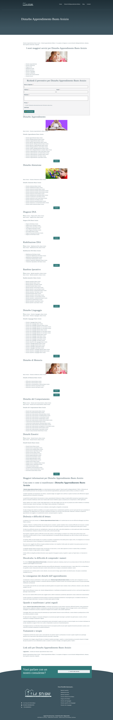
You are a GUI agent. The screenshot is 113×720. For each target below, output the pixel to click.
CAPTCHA (26, 107)
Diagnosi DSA (29, 67)
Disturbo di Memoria (30, 73)
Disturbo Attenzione (30, 65)
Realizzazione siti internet (53, 717)
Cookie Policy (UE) (59, 715)
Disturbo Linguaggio (30, 71)
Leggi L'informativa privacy (48, 715)
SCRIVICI (57, 161)
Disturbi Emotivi (29, 76)
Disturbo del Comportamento (32, 74)
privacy (50, 105)
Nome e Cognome (28, 84)
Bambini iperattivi (65, 690)
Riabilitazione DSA (30, 68)
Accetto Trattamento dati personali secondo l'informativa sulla (38, 105)
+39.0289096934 (27, 707)
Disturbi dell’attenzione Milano (67, 696)
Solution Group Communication (65, 717)
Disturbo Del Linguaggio (66, 705)
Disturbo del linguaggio (66, 700)
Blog (84, 4)
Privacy (26, 102)
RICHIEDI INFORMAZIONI (28, 705)
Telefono (26, 89)
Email (58, 89)
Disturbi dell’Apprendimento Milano (72, 4)
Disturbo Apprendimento (31, 64)
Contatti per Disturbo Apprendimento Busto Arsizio (41, 651)
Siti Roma (74, 717)
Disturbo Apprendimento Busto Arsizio (31, 654)
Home (60, 4)
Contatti (89, 4)
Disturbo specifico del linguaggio (68, 703)
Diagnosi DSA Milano (65, 698)
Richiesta (26, 94)
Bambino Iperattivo (30, 70)
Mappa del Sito (67, 715)
